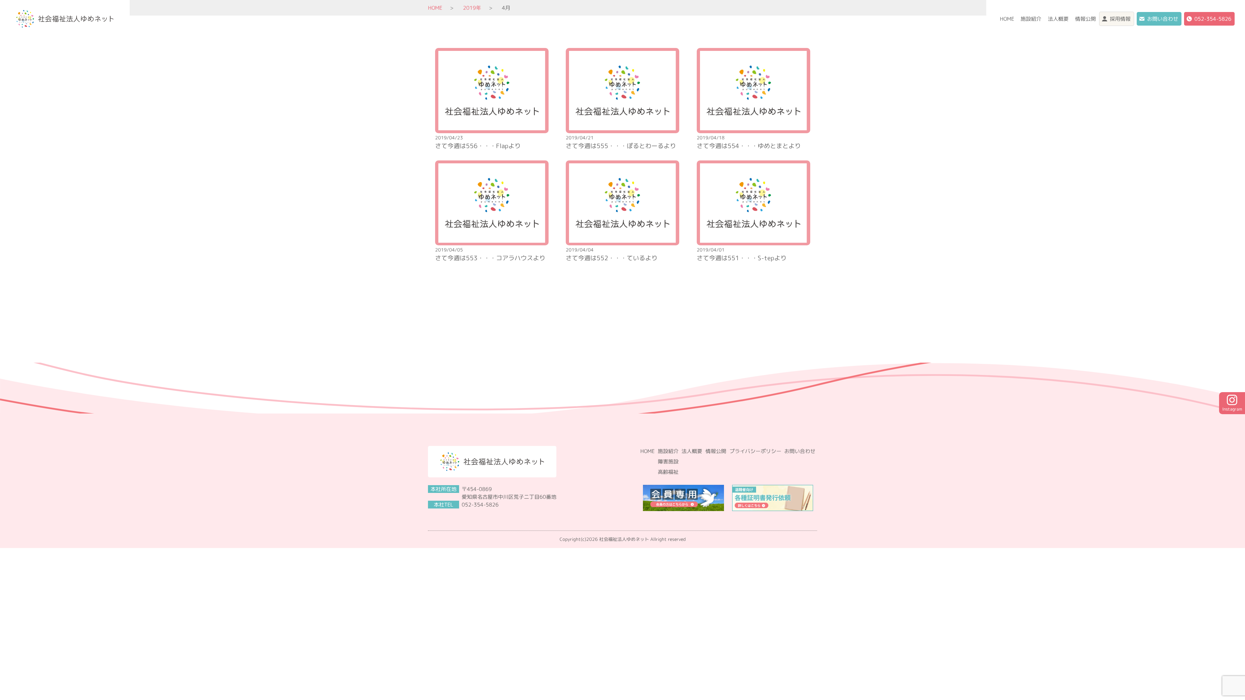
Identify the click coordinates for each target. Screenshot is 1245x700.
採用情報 (1120, 18)
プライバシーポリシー (755, 451)
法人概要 (1058, 18)
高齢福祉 (668, 471)
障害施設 (668, 461)
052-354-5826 (1212, 18)
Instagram (1232, 409)
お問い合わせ (1162, 18)
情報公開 (1085, 18)
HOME (1007, 18)
